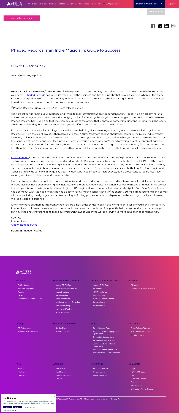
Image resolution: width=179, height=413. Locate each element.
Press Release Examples (141, 331)
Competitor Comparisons (103, 337)
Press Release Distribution (66, 288)
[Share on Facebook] (153, 26)
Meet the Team (62, 372)
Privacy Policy (116, 399)
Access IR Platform (101, 285)
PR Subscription (24, 328)
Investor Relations (63, 375)
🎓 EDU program (110, 4)
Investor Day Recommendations (106, 353)
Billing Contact (137, 385)
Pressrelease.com (100, 375)
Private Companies (26, 288)
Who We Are (61, 368)
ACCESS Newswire (101, 368)
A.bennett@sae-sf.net (24, 224)
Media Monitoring (63, 299)
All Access (135, 285)
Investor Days (99, 302)
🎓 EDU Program (138, 335)
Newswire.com (99, 372)
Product (21, 368)
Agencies (22, 292)
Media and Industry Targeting (68, 302)
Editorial (134, 382)
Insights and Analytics (64, 309)
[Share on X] (160, 26)
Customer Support (138, 379)
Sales (133, 375)
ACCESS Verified (63, 312)
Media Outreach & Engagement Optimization (106, 332)
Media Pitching (62, 295)
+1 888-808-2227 (138, 372)
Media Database (62, 292)
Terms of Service (102, 399)
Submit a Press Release (147, 4)
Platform (21, 372)
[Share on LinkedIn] (166, 26)
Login (170, 4)
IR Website (97, 288)
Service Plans (61, 328)
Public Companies (25, 285)
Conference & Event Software (143, 288)
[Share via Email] (173, 26)
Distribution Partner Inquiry (142, 389)
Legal (20, 295)
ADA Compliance (100, 292)
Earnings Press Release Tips (105, 349)
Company (22, 375)
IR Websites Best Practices (104, 340)
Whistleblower (99, 305)
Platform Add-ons (63, 331)
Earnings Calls (99, 295)
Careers (59, 379)
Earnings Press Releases (103, 299)
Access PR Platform (64, 285)
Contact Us (154, 11)
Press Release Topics (102, 328)
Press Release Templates (141, 328)
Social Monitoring (63, 305)
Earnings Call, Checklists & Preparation (104, 345)
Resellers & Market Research (30, 299)
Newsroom (96, 4)
